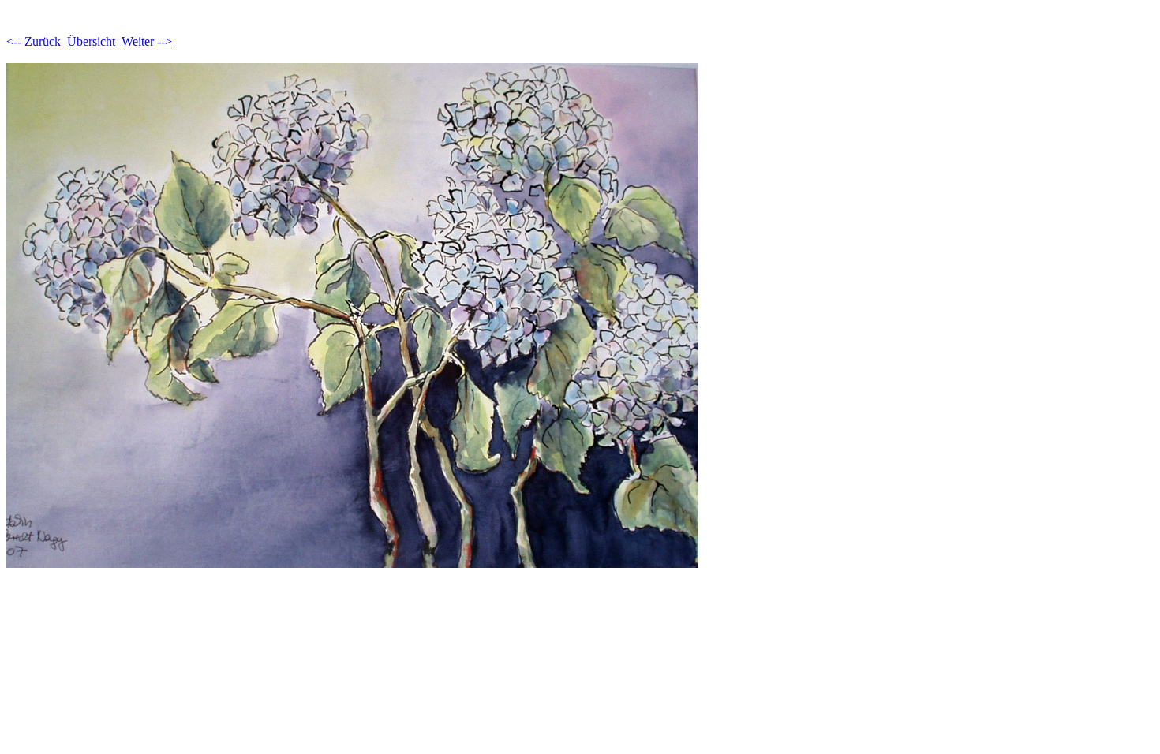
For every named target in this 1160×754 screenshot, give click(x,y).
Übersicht (91, 41)
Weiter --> (147, 41)
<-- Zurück (33, 41)
